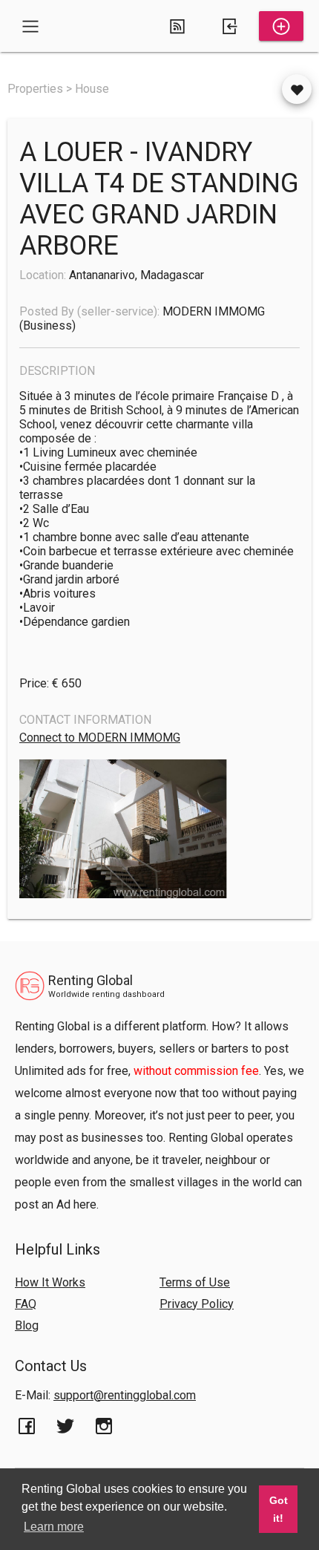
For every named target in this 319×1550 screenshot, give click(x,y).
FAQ (25, 1304)
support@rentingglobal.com (124, 1395)
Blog (27, 1325)
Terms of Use (195, 1282)
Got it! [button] (278, 1509)
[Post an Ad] (281, 26)
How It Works (50, 1282)
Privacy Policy (197, 1304)
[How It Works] (177, 26)
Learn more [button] (54, 1526)
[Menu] (30, 26)
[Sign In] (229, 26)
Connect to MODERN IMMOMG (99, 737)
